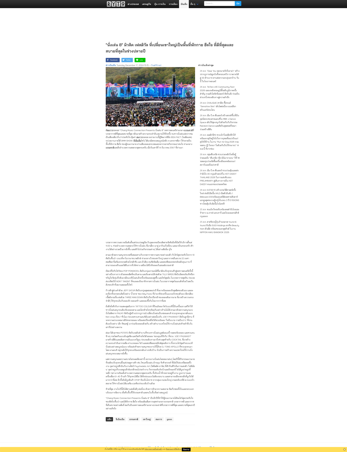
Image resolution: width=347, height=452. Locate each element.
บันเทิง (184, 4)
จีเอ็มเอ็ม (137, 140)
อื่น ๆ (192, 4)
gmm (169, 419)
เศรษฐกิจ (146, 4)
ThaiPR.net (156, 65)
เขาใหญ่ (147, 419)
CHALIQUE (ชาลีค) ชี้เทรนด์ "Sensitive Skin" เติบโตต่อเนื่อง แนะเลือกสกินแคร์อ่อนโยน (218, 106)
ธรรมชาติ (188, 130)
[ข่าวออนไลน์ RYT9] (115, 4)
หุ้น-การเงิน (160, 4)
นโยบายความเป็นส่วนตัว (153, 449)
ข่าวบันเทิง (111, 65)
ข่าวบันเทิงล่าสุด (205, 65)
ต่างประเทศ (133, 4)
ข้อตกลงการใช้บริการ (173, 449)
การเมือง (173, 4)
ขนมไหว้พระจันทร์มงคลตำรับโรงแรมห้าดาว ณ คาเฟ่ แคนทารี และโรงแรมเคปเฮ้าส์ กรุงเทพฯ (219, 213)
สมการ (110, 130)
